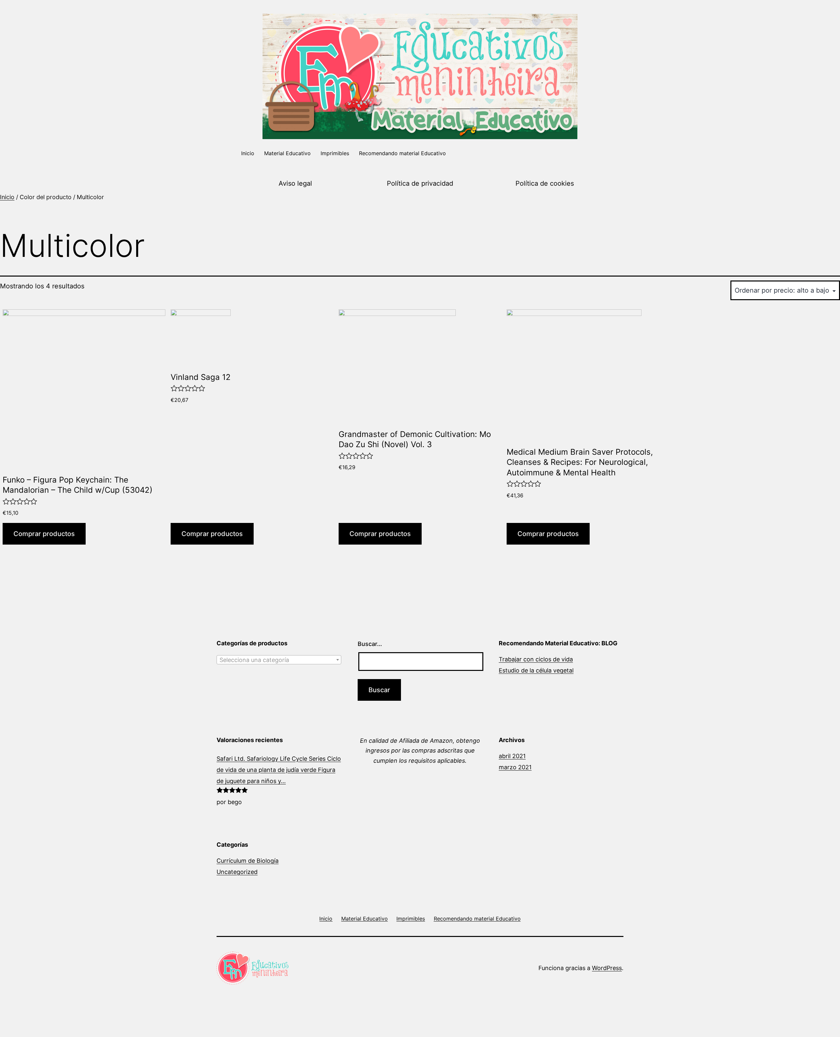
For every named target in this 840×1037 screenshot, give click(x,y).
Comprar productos (44, 534)
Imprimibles (335, 153)
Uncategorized (237, 871)
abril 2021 (512, 756)
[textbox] (279, 660)
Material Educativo (287, 153)
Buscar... (370, 643)
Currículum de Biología (248, 860)
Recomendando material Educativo (402, 153)
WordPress (607, 967)
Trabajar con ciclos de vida (536, 659)
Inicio (247, 153)
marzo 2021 (515, 767)
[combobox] (279, 659)
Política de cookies (544, 183)
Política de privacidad (420, 183)
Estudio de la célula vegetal (536, 670)
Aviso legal (295, 183)
